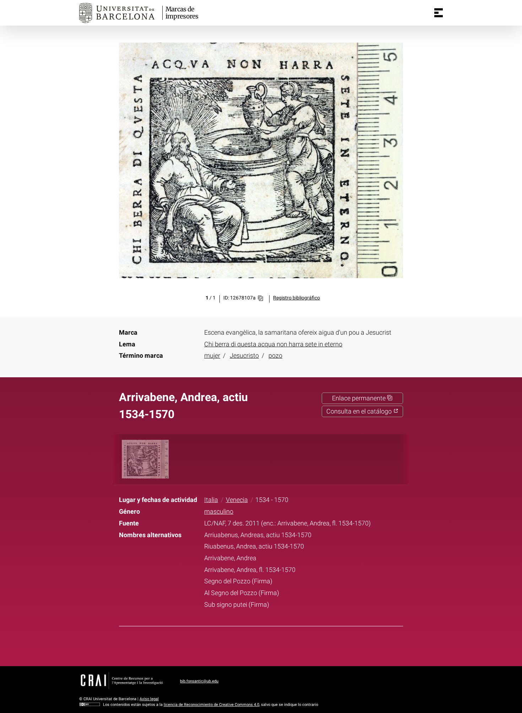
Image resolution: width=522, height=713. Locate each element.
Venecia (237, 499)
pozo (275, 355)
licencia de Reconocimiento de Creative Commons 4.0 (211, 704)
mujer (212, 355)
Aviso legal (149, 699)
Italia (211, 499)
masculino (218, 511)
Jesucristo (244, 355)
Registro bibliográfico (296, 298)
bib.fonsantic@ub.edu (199, 681)
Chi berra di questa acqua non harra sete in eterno (273, 344)
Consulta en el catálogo (359, 411)
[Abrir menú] (438, 12)
